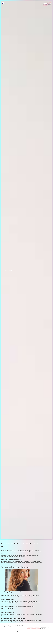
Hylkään (37, 628)
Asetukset (43, 628)
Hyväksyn (30, 628)
